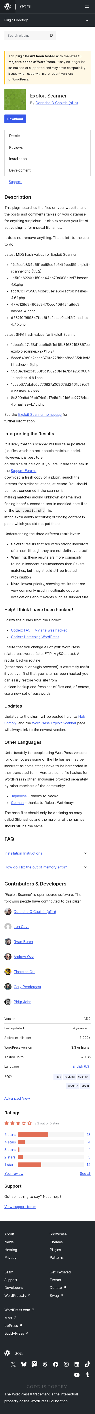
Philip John (22, 1002)
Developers (13, 1287)
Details (14, 136)
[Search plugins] (51, 35)
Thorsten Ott (24, 971)
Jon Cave (21, 926)
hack (58, 1076)
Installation (18, 158)
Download (15, 119)
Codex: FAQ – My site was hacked (39, 630)
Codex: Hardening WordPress (35, 637)
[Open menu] (88, 6)
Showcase (58, 1234)
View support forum (20, 1206)
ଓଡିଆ (19, 1353)
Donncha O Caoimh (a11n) (57, 103)
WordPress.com (19, 1310)
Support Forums (23, 470)
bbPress (13, 1325)
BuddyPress (16, 1333)
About (9, 1234)
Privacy (10, 1257)
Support (15, 181)
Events (55, 1280)
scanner (83, 1076)
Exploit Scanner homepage (40, 414)
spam (85, 1085)
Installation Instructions (23, 853)
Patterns (57, 1257)
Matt (10, 1318)
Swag (56, 1295)
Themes (56, 1242)
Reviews (16, 147)
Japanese (19, 796)
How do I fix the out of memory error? (35, 867)
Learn (8, 1272)
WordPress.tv (17, 1295)
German (17, 802)
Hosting (10, 1250)
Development (20, 170)
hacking (70, 1076)
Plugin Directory (16, 20)
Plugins (55, 1250)
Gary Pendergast (27, 987)
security (72, 1085)
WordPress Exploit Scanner (54, 723)
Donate (58, 1287)
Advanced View (17, 1098)
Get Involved (60, 1272)
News (9, 1242)
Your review (13, 1173)
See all (85, 1173)
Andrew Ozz (24, 956)
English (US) (82, 1066)
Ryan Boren (23, 941)
